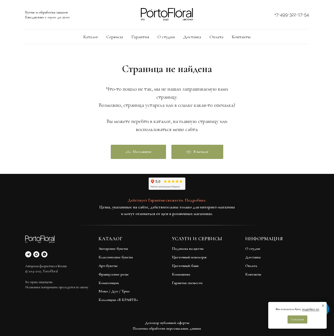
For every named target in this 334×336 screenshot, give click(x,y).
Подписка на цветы (187, 248)
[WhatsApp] (44, 254)
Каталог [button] (90, 36)
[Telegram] (28, 254)
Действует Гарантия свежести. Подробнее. (167, 200)
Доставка (192, 36)
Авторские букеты (113, 248)
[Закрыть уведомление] (323, 305)
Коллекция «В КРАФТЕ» (118, 299)
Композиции (109, 282)
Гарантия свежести (187, 282)
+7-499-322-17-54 (291, 14)
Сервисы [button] (114, 36)
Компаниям (181, 274)
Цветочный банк (185, 265)
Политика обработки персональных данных (167, 328)
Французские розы (113, 274)
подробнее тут (310, 309)
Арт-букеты (108, 265)
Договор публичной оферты (167, 323)
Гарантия (140, 36)
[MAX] (36, 254)
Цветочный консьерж (189, 257)
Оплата (216, 36)
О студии (166, 36)
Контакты (241, 36)
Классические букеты (116, 257)
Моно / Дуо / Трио (114, 291)
